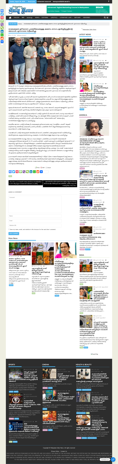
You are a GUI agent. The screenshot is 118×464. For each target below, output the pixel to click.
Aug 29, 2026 (13, 256)
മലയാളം (29, 18)
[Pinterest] (2, 17)
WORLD (86, 347)
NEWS (37, 18)
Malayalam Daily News (89, 29)
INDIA (10, 176)
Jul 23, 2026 (62, 412)
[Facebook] (2, 10)
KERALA (11, 285)
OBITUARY (77, 18)
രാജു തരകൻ (98, 202)
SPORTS (16, 391)
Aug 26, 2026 (28, 369)
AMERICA (82, 168)
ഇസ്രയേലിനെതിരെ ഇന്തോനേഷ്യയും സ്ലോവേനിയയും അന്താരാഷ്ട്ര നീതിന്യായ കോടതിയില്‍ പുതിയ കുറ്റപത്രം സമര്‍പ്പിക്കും (60, 183)
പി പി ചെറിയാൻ (93, 136)
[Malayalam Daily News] (10, 17)
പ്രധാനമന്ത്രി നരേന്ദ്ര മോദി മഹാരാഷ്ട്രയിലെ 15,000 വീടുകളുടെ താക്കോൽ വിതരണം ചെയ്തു (25, 182)
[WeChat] (2, 28)
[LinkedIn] (2, 31)
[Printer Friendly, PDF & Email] (42, 167)
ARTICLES (88, 249)
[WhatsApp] (2, 35)
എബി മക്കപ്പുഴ (97, 418)
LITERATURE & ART (65, 18)
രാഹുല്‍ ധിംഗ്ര (96, 371)
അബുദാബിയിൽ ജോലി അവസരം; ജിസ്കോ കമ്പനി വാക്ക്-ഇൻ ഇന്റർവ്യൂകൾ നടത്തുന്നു (59, 1)
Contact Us (64, 451)
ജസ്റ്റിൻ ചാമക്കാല (99, 173)
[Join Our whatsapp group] (113, 459)
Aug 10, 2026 (62, 369)
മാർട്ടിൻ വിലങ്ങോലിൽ (31, 396)
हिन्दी (23, 18)
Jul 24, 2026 (96, 392)
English (16, 18)
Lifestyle (54, 18)
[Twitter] (2, 14)
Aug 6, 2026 (62, 391)
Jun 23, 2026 (96, 416)
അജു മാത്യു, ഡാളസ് (100, 229)
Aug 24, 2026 (28, 421)
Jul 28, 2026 (96, 369)
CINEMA (50, 388)
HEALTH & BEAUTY (86, 389)
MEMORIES (86, 18)
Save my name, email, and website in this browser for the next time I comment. (33, 229)
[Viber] (2, 24)
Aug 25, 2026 (28, 394)
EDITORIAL (45, 18)
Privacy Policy (55, 451)
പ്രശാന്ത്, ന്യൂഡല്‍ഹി (100, 318)
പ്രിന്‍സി (105, 287)
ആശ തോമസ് (22, 35)
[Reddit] (2, 38)
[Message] (2, 21)
